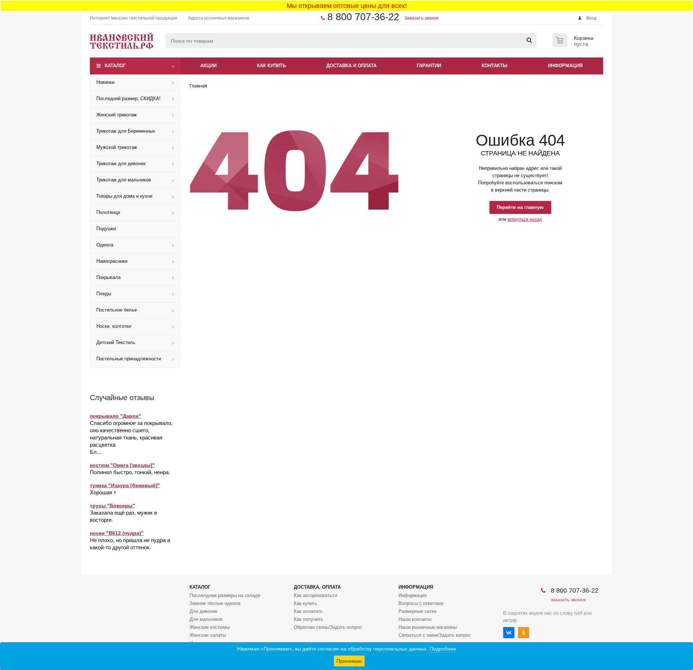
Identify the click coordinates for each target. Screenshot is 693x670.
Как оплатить (308, 611)
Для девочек (203, 611)
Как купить (305, 603)
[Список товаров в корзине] (574, 45)
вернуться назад (524, 219)
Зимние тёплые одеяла (214, 603)
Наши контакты (414, 619)
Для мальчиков (206, 619)
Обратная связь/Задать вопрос (328, 627)
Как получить (308, 619)
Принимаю (349, 661)
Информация (415, 587)
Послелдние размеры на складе (224, 595)
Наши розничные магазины (427, 627)
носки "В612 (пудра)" (117, 533)
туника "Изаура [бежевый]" (125, 485)
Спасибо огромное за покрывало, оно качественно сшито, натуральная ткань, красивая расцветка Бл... (131, 437)
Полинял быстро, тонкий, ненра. (130, 472)
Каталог (115, 65)
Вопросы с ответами (420, 603)
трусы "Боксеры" (112, 505)
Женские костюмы (209, 627)
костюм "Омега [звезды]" (122, 465)
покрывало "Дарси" (115, 416)
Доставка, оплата (317, 587)
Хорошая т (103, 492)
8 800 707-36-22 (363, 17)
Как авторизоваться (315, 595)
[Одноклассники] (523, 632)
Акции (208, 65)
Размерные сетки (417, 611)
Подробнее (443, 649)
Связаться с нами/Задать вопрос (434, 635)
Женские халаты (207, 635)
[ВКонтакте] (508, 632)
